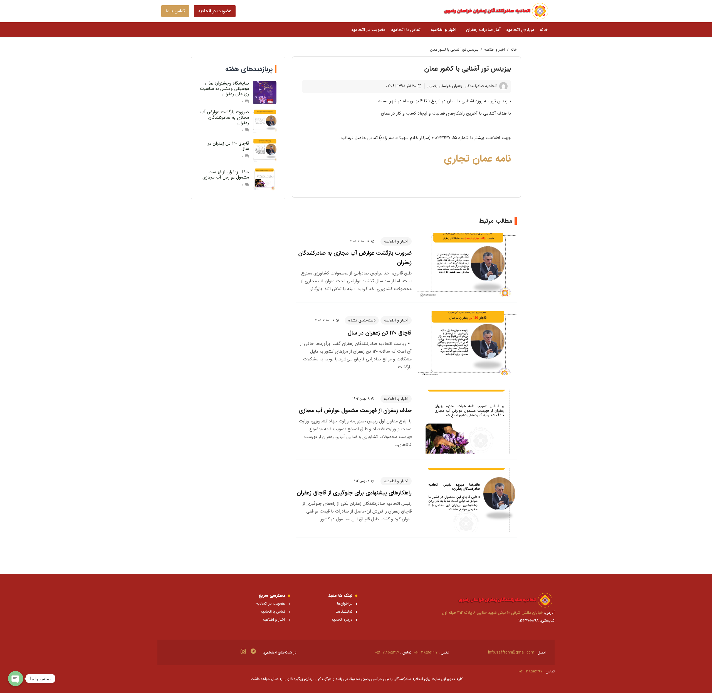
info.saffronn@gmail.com (511, 652)
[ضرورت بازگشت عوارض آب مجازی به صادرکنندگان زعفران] (467, 265)
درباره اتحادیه (342, 620)
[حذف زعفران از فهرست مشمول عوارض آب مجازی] (467, 422)
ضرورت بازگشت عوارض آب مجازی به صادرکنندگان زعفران (224, 117)
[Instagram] (243, 652)
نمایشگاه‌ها (343, 611)
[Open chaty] (15, 678)
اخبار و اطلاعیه (274, 620)
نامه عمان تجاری (476, 159)
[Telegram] (253, 651)
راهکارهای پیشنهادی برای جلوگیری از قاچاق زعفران (354, 492)
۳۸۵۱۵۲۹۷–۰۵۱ (387, 652)
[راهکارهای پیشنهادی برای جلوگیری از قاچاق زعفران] (467, 500)
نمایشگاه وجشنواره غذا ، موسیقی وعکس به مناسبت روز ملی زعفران (224, 88)
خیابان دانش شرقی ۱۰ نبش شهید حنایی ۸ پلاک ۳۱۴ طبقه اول (492, 613)
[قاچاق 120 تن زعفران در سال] (467, 343)
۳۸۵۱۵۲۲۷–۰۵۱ (425, 652)
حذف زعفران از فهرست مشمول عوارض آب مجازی (355, 410)
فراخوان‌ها (344, 603)
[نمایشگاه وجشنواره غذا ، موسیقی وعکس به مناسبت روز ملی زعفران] (264, 92)
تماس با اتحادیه (273, 611)
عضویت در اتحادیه (270, 603)
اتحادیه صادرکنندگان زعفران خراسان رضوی (462, 86)
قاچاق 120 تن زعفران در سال (380, 332)
